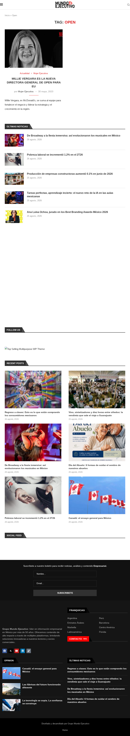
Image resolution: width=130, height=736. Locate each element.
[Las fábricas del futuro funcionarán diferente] (11, 689)
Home (65, 730)
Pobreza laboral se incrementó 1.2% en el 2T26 (55, 154)
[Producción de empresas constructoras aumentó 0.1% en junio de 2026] (14, 178)
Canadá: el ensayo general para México (90, 518)
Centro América (107, 627)
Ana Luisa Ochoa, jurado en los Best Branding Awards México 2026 (67, 212)
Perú (101, 618)
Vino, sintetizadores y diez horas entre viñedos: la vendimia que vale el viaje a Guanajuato (96, 414)
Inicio (7, 15)
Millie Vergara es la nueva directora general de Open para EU (34, 82)
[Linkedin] (22, 651)
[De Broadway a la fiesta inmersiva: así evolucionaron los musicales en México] (14, 140)
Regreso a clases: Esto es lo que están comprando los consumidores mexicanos (32, 414)
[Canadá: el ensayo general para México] (97, 495)
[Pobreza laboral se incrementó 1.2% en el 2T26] (14, 159)
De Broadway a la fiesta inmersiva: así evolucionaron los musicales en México (73, 135)
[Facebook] (4, 651)
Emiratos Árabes (75, 623)
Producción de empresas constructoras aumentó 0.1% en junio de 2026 (70, 173)
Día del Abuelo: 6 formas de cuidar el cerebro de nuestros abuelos (95, 467)
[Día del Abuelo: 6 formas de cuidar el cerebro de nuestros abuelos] (97, 442)
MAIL (85, 639)
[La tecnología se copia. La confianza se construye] (11, 705)
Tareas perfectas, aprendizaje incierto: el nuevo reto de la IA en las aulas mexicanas (70, 195)
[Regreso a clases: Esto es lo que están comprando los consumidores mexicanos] (33, 389)
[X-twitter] (10, 651)
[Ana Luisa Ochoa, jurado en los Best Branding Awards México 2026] (14, 216)
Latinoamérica (74, 632)
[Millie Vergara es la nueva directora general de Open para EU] (34, 48)
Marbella (71, 627)
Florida (102, 632)
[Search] (128, 5)
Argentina (72, 618)
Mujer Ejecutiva (25, 91)
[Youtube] (16, 651)
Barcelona (104, 623)
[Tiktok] (28, 651)
